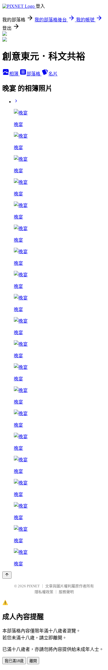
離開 (33, 661)
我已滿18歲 (14, 661)
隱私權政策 (44, 592)
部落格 (33, 73)
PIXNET (33, 586)
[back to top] (7, 575)
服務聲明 (66, 592)
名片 (53, 73)
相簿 (14, 73)
